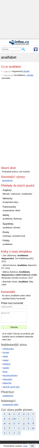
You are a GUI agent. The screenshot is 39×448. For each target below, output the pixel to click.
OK (32, 446)
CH (14, 419)
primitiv (30, 75)
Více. (25, 446)
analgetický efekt (10, 404)
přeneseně (8, 75)
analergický (8, 396)
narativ (6, 368)
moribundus (8, 349)
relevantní (7, 379)
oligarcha (7, 383)
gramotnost (7, 180)
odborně (7, 71)
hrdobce (7, 364)
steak (5, 356)
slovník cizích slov (11, 387)
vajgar (6, 360)
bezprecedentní (10, 375)
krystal (6, 352)
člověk (26, 71)
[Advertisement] (19, 19)
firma (5, 371)
